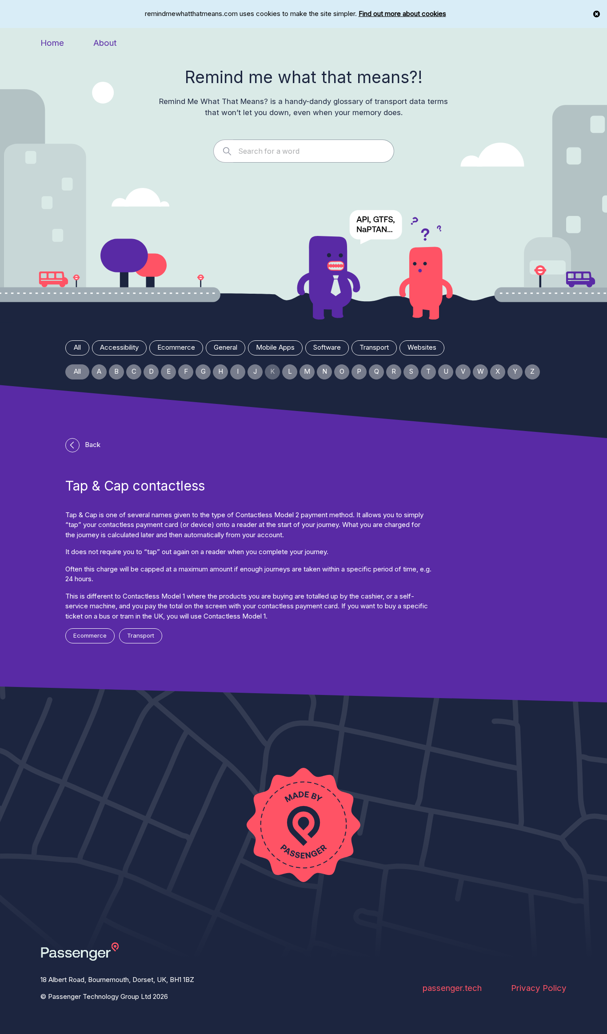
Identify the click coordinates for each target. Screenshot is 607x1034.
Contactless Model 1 (154, 596)
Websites (421, 347)
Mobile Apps (275, 347)
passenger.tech (452, 988)
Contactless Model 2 (267, 515)
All (77, 347)
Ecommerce (176, 347)
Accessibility (119, 347)
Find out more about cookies (402, 13)
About (104, 43)
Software (327, 347)
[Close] (597, 14)
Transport (374, 347)
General (225, 347)
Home (52, 43)
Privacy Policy (539, 988)
